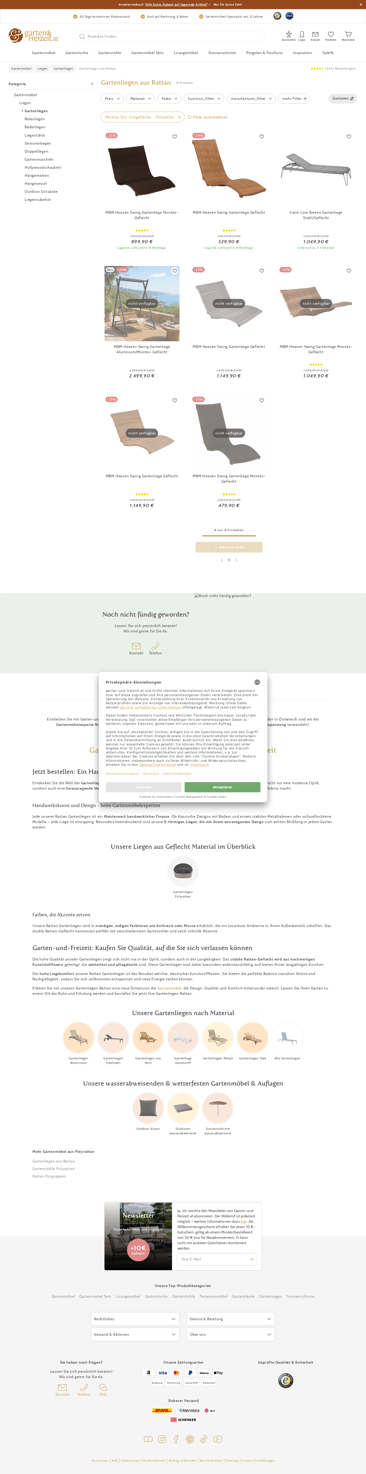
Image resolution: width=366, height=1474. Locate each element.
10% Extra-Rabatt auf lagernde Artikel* (176, 4)
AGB (114, 1460)
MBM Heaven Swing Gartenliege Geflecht (229, 212)
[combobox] (342, 99)
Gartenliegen (36, 110)
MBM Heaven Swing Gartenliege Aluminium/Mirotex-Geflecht (142, 349)
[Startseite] (33, 36)
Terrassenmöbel (213, 1296)
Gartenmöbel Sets (148, 52)
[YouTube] (218, 1440)
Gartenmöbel (25, 94)
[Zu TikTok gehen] (204, 1440)
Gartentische (77, 52)
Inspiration (302, 52)
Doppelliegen (36, 151)
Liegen (25, 102)
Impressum (100, 1460)
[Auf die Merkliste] (174, 136)
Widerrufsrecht (154, 1460)
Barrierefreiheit (211, 1460)
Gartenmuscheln (39, 159)
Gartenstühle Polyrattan (53, 1168)
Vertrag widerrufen (183, 1460)
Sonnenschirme (222, 52)
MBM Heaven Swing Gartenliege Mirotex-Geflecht (142, 215)
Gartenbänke (243, 1296)
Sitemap (232, 1460)
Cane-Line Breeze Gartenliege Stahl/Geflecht (316, 215)
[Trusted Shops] (277, 16)
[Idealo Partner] (289, 16)
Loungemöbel (186, 52)
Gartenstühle (109, 52)
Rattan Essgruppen (49, 1176)
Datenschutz (130, 1460)
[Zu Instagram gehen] (162, 1440)
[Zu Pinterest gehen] (190, 1440)
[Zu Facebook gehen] (176, 1440)
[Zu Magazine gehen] (148, 1440)
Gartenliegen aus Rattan (53, 1161)
